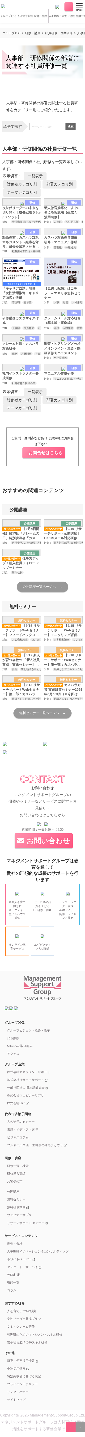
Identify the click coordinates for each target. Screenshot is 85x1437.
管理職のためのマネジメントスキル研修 (34, 1334)
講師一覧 (13, 1282)
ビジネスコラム (18, 1137)
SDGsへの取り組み (20, 1046)
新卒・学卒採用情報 (21, 1361)
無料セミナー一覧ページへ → (42, 713)
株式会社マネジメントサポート (28, 1072)
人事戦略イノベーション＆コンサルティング (37, 1251)
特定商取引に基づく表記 (24, 1376)
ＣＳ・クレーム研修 (21, 1326)
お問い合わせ (68, 6)
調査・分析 (14, 1243)
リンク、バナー (18, 1392)
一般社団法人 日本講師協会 (26, 1087)
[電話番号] (57, 7)
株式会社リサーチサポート (26, 1080)
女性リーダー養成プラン (24, 1319)
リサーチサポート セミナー (26, 1223)
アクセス (13, 1053)
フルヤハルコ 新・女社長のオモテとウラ (35, 1145)
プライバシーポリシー (22, 1384)
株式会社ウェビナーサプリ (25, 1095)
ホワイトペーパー (19, 1259)
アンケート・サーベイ (22, 1267)
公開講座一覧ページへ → (42, 586)
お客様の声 (14, 1181)
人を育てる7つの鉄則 (21, 1311)
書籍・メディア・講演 (22, 1129)
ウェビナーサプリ (19, 1215)
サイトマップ (16, 1399)
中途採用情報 (16, 1368)
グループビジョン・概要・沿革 (28, 1030)
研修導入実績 (16, 1173)
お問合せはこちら (46, 452)
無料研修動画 (16, 1207)
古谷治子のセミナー (21, 1122)
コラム (11, 1290)
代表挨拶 (13, 1038)
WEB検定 (13, 1275)
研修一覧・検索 (18, 1166)
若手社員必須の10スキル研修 (27, 1342)
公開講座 (13, 1191)
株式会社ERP (16, 1103)
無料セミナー (16, 1199)
